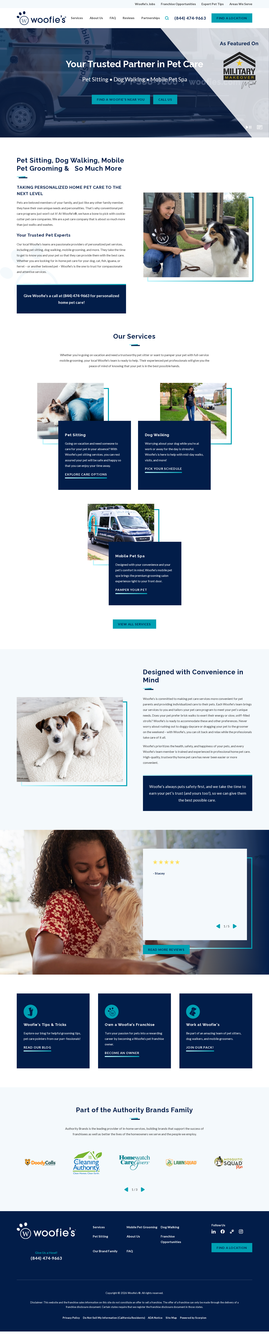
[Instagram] (241, 1231)
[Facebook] (223, 1231)
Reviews (128, 18)
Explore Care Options (86, 474)
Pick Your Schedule (163, 468)
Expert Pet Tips (212, 4)
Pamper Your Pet (131, 590)
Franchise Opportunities (178, 4)
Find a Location (232, 1247)
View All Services (134, 624)
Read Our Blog (37, 1047)
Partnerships (150, 18)
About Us (96, 18)
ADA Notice (155, 1317)
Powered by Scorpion (193, 1317)
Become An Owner (122, 1053)
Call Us (165, 99)
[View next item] (235, 926)
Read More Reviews (166, 949)
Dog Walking (170, 1227)
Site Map (171, 1317)
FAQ (113, 18)
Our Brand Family (105, 1251)
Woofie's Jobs (145, 4)
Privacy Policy (71, 1317)
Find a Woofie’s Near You (121, 99)
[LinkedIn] (213, 1231)
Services (77, 18)
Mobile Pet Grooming (142, 1227)
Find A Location (232, 18)
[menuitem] (77, 18)
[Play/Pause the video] (248, 127)
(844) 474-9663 (190, 18)
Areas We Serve (240, 4)
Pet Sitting (100, 1236)
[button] (8, 1329)
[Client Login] (232, 1231)
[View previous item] (218, 926)
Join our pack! (200, 1047)
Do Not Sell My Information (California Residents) (114, 1317)
